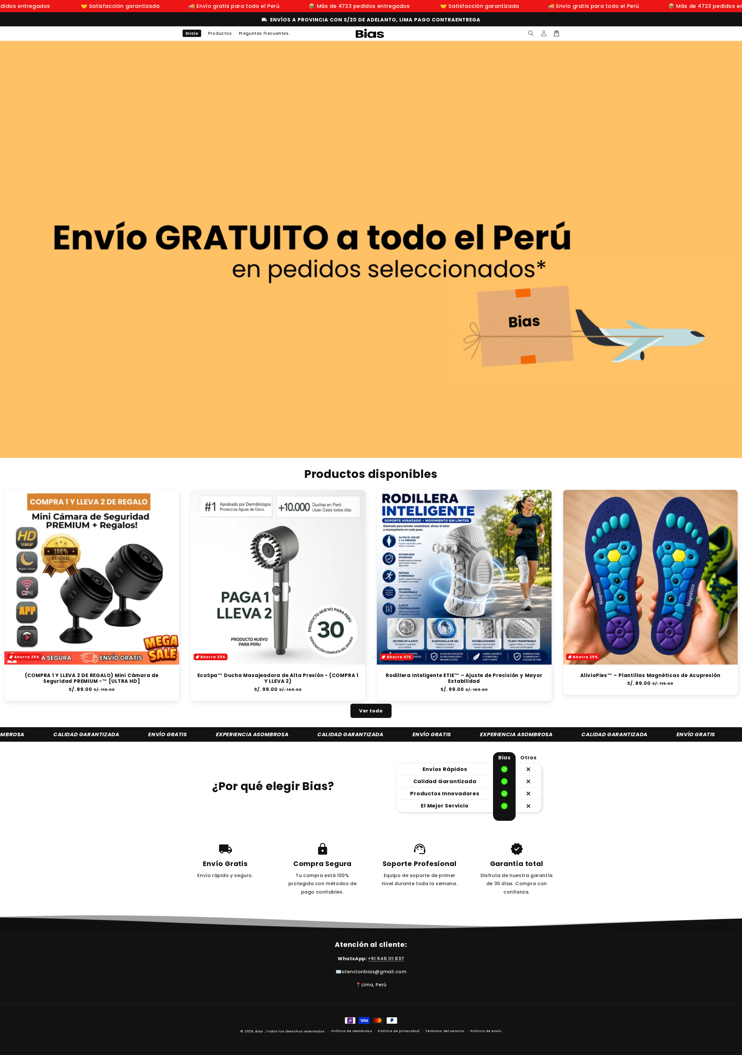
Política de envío (486, 1031)
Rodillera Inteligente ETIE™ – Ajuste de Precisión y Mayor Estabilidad (464, 678)
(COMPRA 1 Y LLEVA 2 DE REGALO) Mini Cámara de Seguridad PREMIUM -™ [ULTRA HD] (92, 678)
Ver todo (371, 710)
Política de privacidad (398, 1031)
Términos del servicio (445, 1031)
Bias (259, 1031)
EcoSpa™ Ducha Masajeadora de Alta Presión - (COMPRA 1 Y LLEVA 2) (278, 678)
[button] (531, 33)
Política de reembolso (351, 1031)
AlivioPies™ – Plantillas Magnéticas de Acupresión (650, 675)
